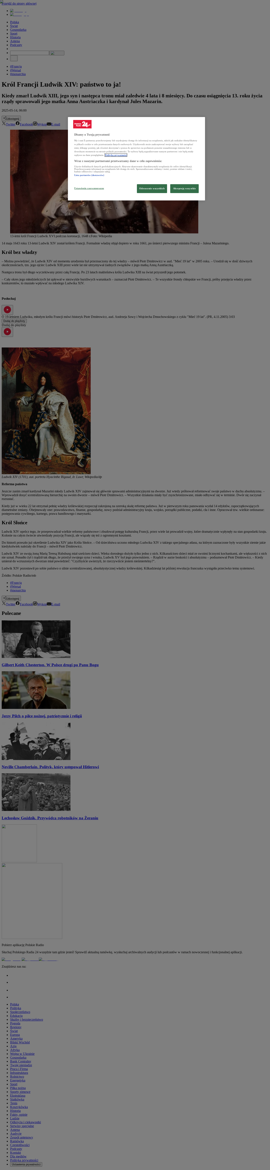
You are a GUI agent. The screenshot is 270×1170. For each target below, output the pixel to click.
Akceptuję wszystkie (184, 188)
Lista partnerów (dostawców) (89, 175)
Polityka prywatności (116, 155)
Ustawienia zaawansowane (89, 188)
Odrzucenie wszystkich (152, 188)
